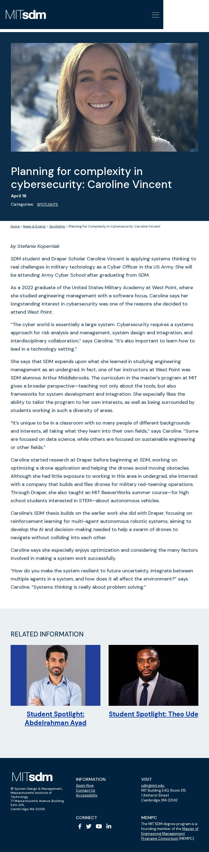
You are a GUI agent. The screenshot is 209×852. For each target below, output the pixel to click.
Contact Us (85, 790)
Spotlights (47, 204)
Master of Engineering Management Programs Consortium (169, 833)
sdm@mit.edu (152, 785)
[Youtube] (99, 826)
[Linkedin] (108, 826)
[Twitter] (88, 826)
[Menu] (154, 14)
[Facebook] (80, 826)
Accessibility (86, 795)
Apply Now (85, 785)
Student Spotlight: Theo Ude (153, 714)
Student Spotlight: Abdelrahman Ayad (56, 718)
